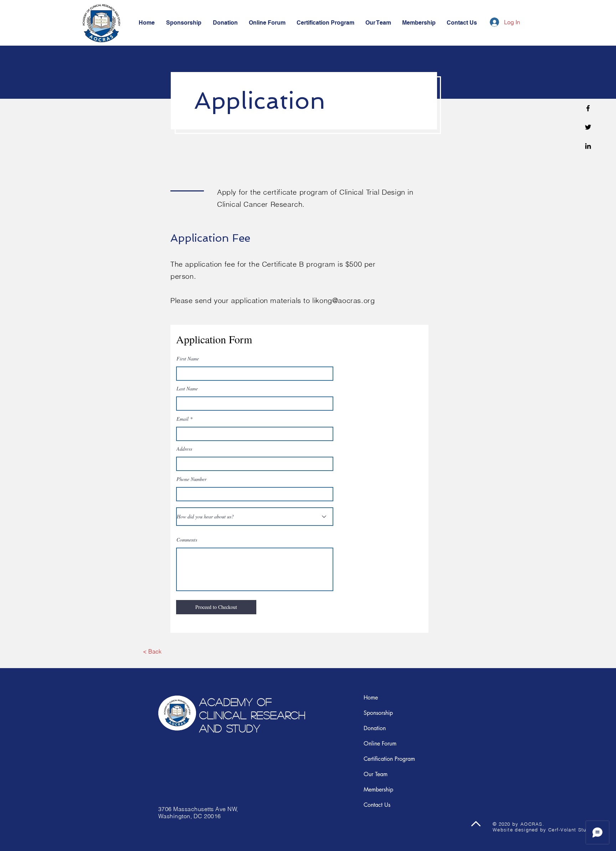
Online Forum (380, 743)
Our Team (375, 774)
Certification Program (389, 759)
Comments (186, 539)
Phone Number (191, 479)
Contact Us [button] (377, 805)
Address (184, 448)
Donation (375, 728)
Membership (378, 789)
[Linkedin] (588, 146)
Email (182, 418)
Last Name (187, 388)
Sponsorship (378, 713)
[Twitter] (588, 127)
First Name (187, 358)
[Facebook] (588, 108)
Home (371, 697)
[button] (462, 23)
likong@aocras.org (343, 300)
